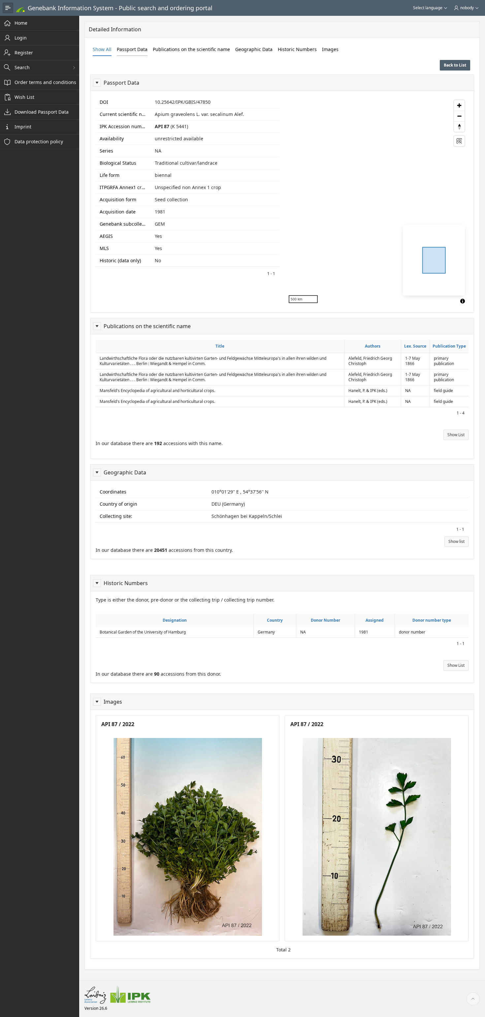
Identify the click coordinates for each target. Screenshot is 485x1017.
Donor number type (431, 620)
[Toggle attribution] (463, 301)
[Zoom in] (459, 105)
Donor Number (325, 620)
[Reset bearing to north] (459, 126)
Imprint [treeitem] (23, 127)
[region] (377, 201)
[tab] (102, 49)
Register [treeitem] (24, 52)
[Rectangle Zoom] (459, 141)
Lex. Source (415, 346)
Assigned (375, 620)
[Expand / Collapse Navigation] (8, 8)
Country (275, 620)
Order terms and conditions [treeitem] (45, 82)
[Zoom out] (459, 116)
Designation (175, 620)
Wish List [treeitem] (24, 97)
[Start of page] (473, 998)
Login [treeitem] (21, 38)
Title (219, 346)
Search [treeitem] (22, 67)
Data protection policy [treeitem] (39, 141)
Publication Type (449, 346)
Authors (372, 346)
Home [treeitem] (21, 23)
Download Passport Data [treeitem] (42, 112)
